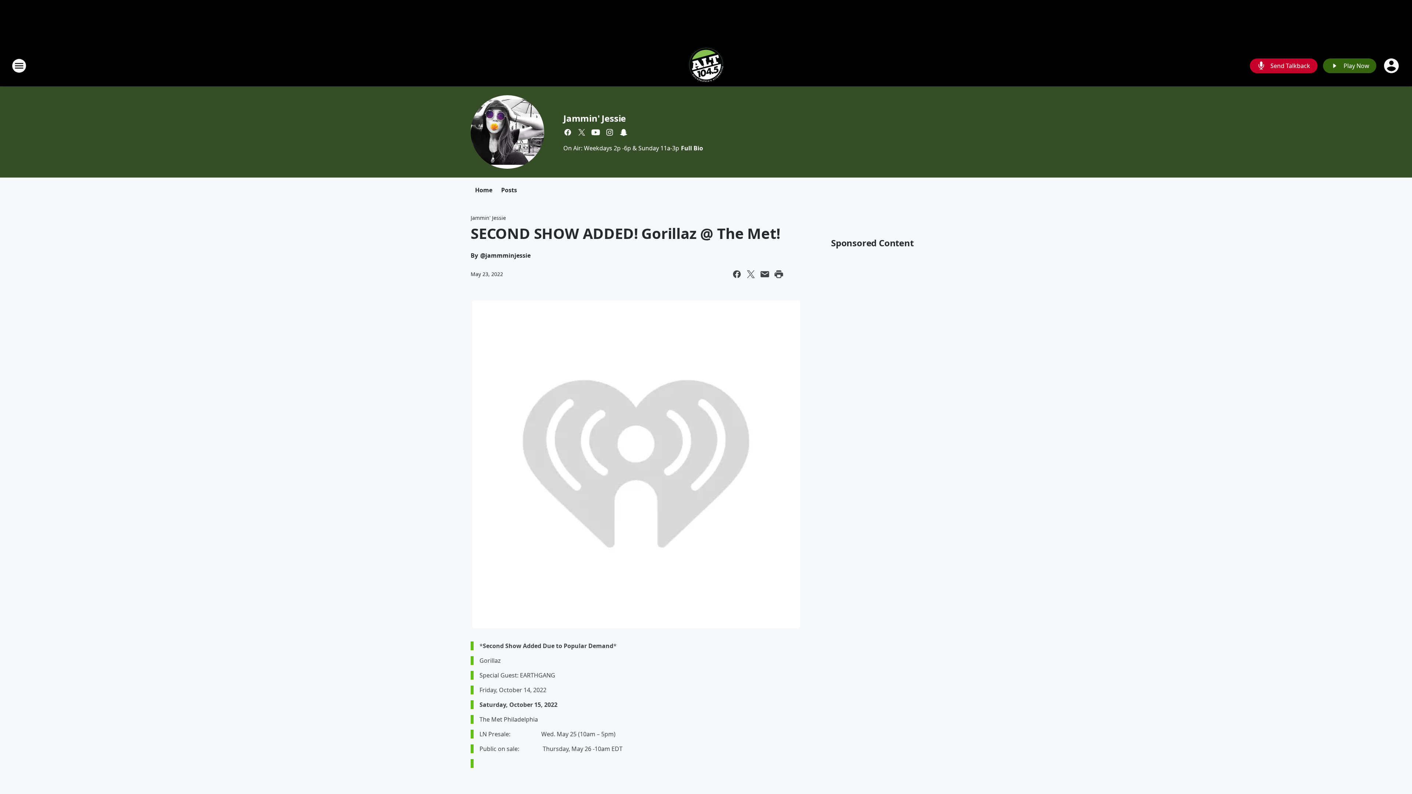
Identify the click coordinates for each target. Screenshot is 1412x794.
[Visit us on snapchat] (623, 132)
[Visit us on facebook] (567, 132)
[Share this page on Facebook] (737, 274)
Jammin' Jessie (594, 118)
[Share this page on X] (751, 274)
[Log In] (1392, 65)
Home (483, 190)
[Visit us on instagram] (609, 132)
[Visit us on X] (581, 132)
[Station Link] (706, 65)
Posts (509, 190)
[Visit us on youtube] (595, 132)
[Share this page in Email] (765, 274)
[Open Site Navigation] (19, 65)
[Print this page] (779, 274)
